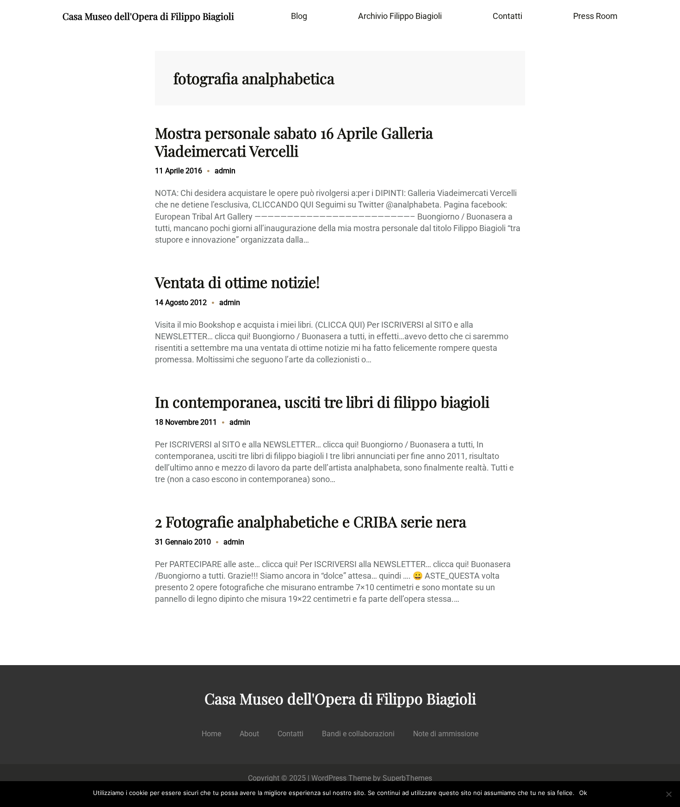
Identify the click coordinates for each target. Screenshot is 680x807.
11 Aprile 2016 (178, 170)
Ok (583, 792)
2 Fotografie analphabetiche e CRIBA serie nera (310, 521)
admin (225, 170)
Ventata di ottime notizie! (237, 282)
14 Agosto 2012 (181, 302)
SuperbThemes (407, 778)
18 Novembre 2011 (186, 422)
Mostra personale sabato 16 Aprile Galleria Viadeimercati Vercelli (294, 141)
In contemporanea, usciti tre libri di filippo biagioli (322, 401)
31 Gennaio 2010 (183, 542)
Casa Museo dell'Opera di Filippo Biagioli (148, 16)
